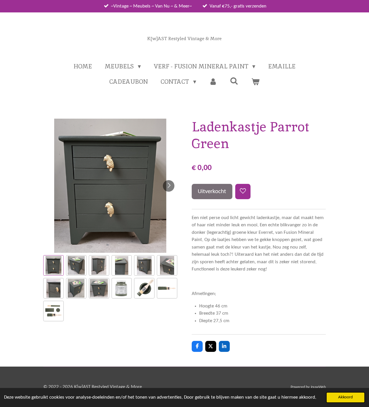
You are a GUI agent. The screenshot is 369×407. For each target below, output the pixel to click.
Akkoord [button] (345, 397)
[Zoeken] (234, 81)
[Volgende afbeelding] (168, 186)
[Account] (213, 81)
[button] (53, 265)
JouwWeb (318, 387)
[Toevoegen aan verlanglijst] (243, 191)
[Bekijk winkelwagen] (255, 81)
